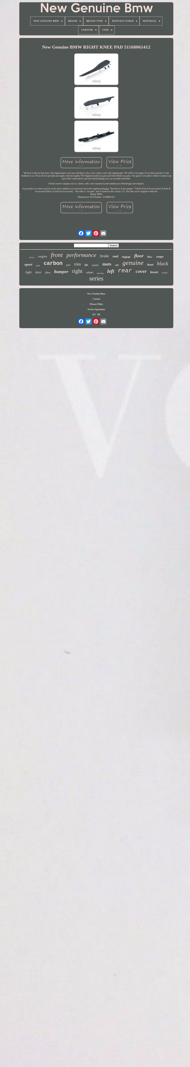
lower (154, 272)
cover (141, 271)
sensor (32, 257)
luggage (126, 256)
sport (28, 264)
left (110, 271)
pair (68, 265)
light (28, 272)
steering (100, 273)
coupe (159, 256)
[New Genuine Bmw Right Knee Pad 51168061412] (96, 69)
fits (86, 264)
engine (42, 256)
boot (150, 264)
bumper (61, 271)
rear (125, 270)
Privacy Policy (96, 304)
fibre (47, 272)
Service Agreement (96, 309)
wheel (89, 272)
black (162, 263)
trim (77, 264)
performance (81, 255)
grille (38, 266)
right (77, 271)
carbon (53, 263)
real (115, 256)
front (57, 254)
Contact (96, 299)
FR (98, 314)
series (96, 278)
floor (139, 255)
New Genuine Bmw (96, 293)
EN (94, 314)
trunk (164, 272)
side (117, 265)
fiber (149, 256)
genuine (133, 262)
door (38, 272)
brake (104, 256)
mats (106, 264)
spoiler (95, 265)
